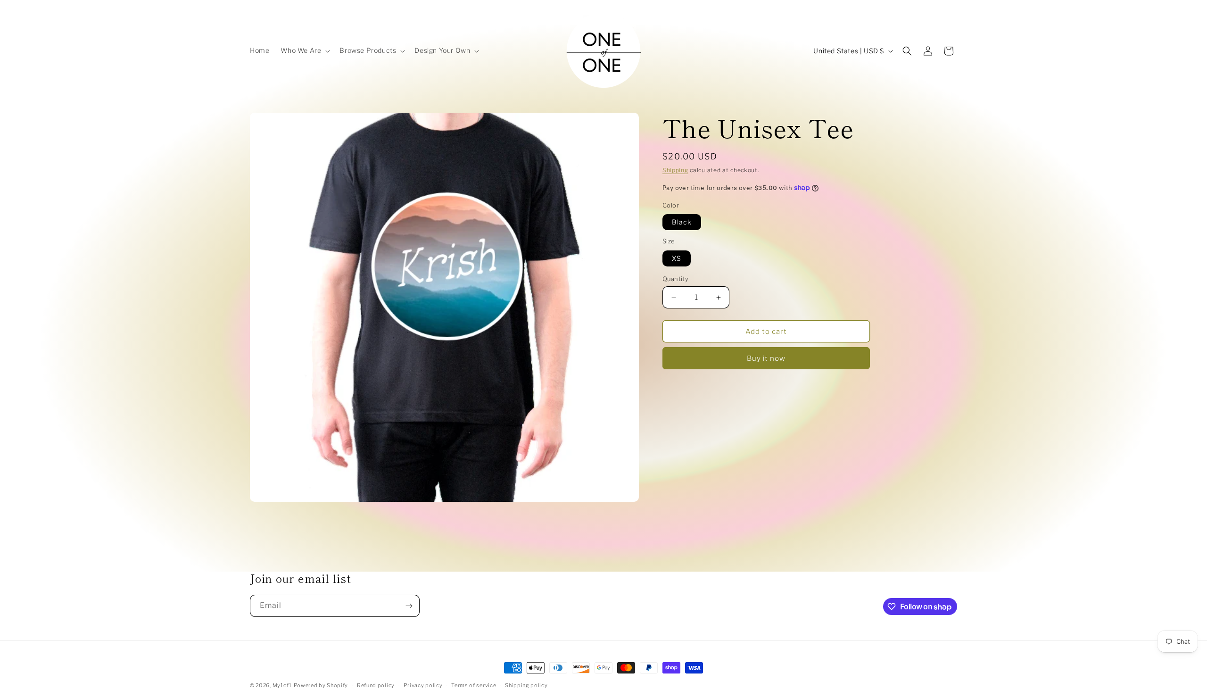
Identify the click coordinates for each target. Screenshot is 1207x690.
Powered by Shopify (321, 685)
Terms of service (473, 685)
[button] (304, 50)
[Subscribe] (408, 606)
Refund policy (376, 685)
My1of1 (282, 685)
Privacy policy (423, 685)
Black (682, 222)
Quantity (675, 279)
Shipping (675, 170)
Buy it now (766, 358)
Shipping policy (526, 685)
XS (676, 258)
